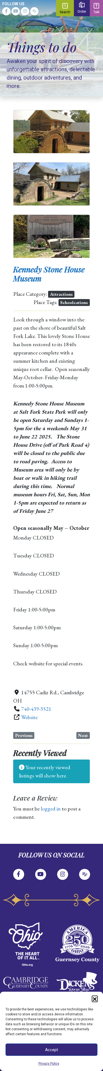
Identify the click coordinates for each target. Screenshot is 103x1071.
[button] (95, 998)
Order (81, 11)
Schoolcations (74, 302)
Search (65, 12)
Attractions (61, 294)
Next (83, 735)
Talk (96, 12)
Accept (51, 1049)
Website (29, 717)
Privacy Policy (48, 1063)
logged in (51, 808)
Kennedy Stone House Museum (49, 274)
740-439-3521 (36, 708)
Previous (24, 735)
